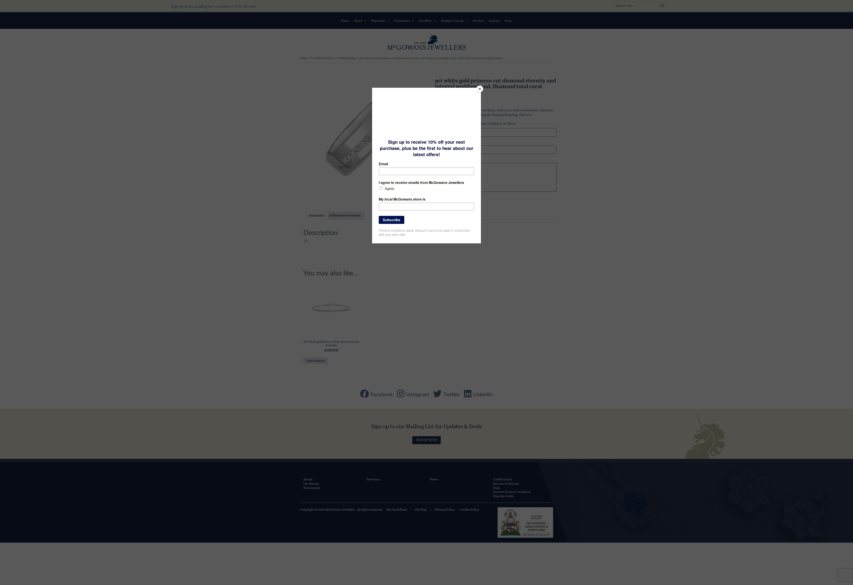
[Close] (479, 89)
